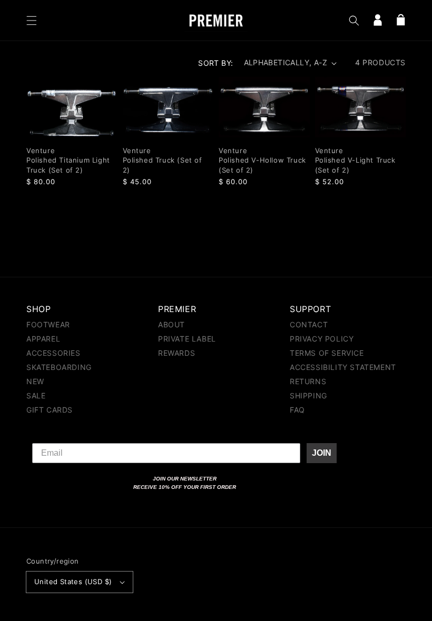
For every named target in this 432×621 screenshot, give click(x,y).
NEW (35, 381)
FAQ (297, 409)
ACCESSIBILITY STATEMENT (343, 367)
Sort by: (215, 62)
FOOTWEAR (48, 325)
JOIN (321, 452)
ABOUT (171, 325)
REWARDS (176, 352)
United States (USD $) (73, 581)
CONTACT (309, 325)
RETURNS (308, 381)
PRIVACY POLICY (322, 338)
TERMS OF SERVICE (327, 352)
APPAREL (43, 338)
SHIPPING (308, 395)
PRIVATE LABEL (187, 338)
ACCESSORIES (53, 352)
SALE (35, 395)
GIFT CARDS (49, 409)
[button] (31, 20)
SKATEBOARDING (59, 367)
